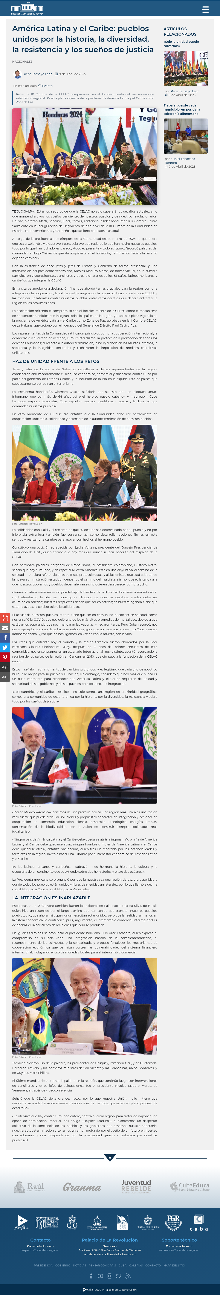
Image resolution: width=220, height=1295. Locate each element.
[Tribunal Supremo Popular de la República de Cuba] (46, 1222)
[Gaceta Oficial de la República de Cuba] (72, 1222)
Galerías (136, 1265)
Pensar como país (102, 1265)
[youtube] (100, 1277)
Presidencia (43, 1265)
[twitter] (119, 1277)
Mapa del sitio (174, 1265)
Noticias (79, 1265)
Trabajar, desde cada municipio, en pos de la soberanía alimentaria (182, 109)
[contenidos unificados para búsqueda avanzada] (198, 1222)
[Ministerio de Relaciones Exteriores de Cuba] (21, 1222)
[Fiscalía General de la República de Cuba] (173, 1222)
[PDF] (5, 618)
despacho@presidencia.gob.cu (40, 1250)
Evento (47, 86)
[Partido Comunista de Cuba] (122, 1222)
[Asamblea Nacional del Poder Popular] (97, 1222)
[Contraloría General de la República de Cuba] (148, 1222)
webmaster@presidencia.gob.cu (179, 1250)
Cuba (123, 1265)
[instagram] (109, 1277)
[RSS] (128, 1277)
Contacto (153, 1265)
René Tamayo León (185, 91)
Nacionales (22, 62)
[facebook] (91, 1277)
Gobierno (62, 1265)
